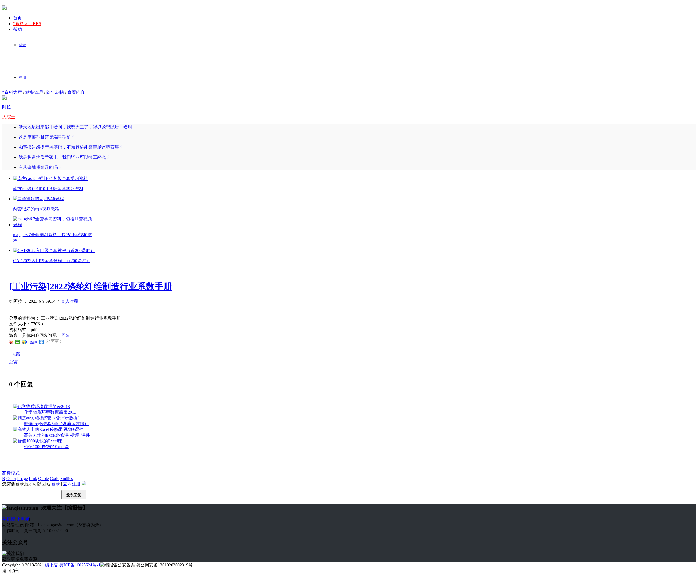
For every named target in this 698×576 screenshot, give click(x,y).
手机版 (8, 519)
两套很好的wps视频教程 (36, 208)
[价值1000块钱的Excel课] (37, 441)
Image (22, 478)
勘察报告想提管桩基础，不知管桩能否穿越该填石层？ (71, 147)
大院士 (8, 117)
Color (11, 478)
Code (54, 478)
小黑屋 (22, 519)
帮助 (17, 29)
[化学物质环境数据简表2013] (41, 406)
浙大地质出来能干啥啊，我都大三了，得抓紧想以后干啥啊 (75, 127)
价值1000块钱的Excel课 (46, 446)
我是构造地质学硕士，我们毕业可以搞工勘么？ (64, 157)
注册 (22, 78)
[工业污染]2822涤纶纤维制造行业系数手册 (90, 286)
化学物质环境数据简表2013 (50, 412)
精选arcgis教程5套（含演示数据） (56, 423)
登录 (22, 45)
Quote (43, 478)
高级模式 (11, 473)
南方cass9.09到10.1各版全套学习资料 (48, 188)
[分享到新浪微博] (11, 342)
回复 (65, 335)
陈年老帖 (55, 92)
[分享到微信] (17, 342)
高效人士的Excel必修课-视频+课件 (57, 435)
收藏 (16, 354)
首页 (17, 18)
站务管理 (34, 92)
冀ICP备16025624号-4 (79, 565)
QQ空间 (32, 342)
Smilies (66, 478)
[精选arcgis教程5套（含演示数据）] (47, 418)
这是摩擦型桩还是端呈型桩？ (47, 137)
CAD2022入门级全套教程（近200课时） (51, 260)
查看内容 (76, 92)
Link (33, 478)
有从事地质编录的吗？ (40, 167)
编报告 (51, 565)
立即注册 (71, 484)
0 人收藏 (70, 301)
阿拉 (6, 106)
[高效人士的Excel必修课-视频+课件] (48, 429)
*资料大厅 (27, 23)
